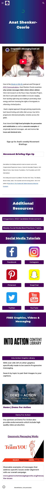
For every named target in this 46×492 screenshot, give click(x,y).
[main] (23, 25)
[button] (2, 3)
